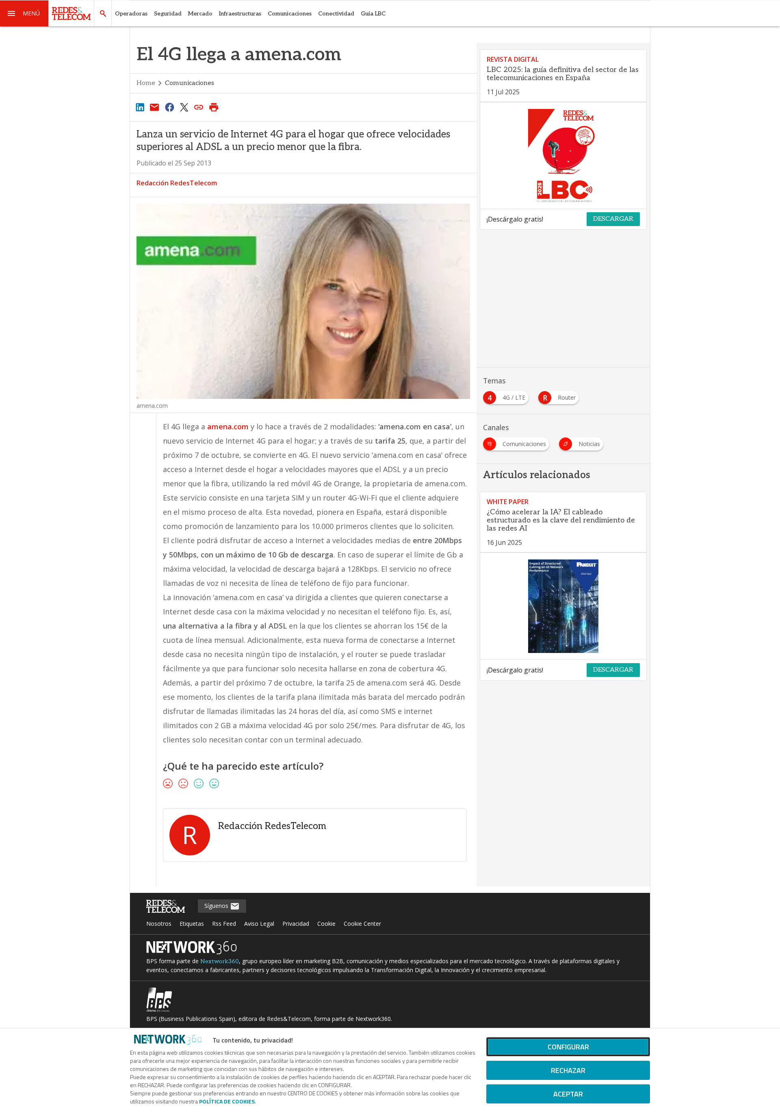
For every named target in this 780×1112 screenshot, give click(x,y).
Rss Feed (224, 923)
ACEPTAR (568, 1093)
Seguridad (168, 13)
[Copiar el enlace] (199, 107)
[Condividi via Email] (154, 107)
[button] (24, 13)
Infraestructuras (240, 13)
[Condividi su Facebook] (169, 107)
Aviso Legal (259, 923)
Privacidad (295, 923)
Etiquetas (192, 923)
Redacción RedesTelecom (176, 182)
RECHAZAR (568, 1070)
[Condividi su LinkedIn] (139, 107)
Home (145, 83)
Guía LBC (373, 13)
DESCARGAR (613, 219)
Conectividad (336, 13)
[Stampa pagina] (213, 107)
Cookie (326, 923)
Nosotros (158, 923)
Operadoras (131, 13)
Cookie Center (362, 923)
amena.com (228, 426)
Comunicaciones (290, 13)
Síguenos (217, 906)
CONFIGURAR (568, 1046)
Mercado (200, 13)
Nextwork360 (219, 961)
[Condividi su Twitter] (184, 107)
